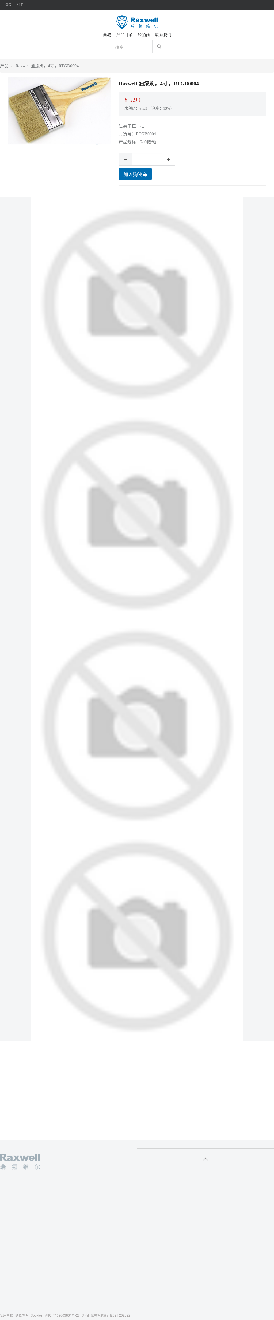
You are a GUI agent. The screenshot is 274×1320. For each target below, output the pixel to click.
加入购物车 (135, 174)
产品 (4, 66)
